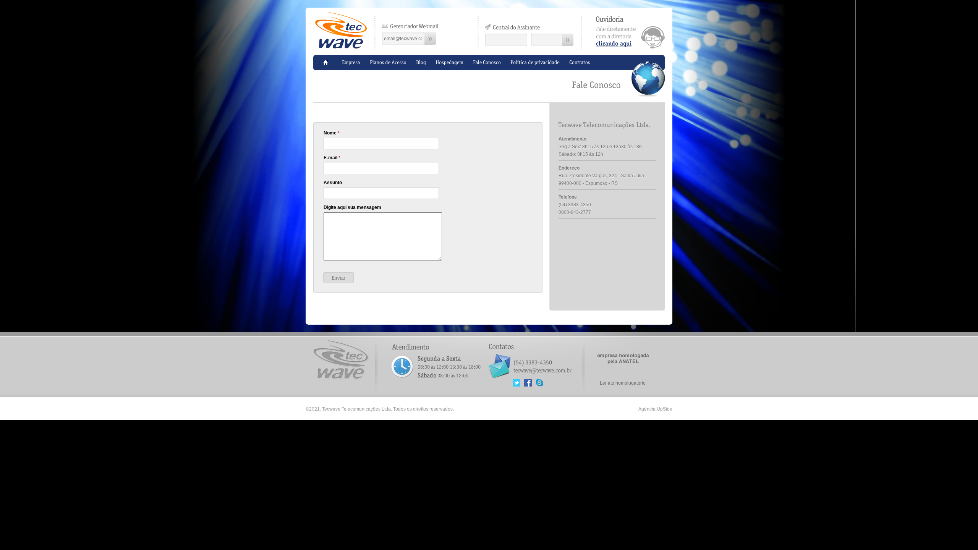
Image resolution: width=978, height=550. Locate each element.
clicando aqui (630, 32)
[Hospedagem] (449, 62)
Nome (332, 133)
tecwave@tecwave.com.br (542, 369)
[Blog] (421, 62)
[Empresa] (351, 62)
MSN (539, 383)
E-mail (332, 158)
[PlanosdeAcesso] (388, 62)
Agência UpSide (655, 409)
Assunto (333, 182)
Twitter (516, 383)
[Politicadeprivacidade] (535, 62)
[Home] (327, 62)
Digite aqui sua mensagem (352, 207)
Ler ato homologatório (623, 383)
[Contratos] (579, 62)
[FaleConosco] (487, 62)
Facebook (528, 383)
